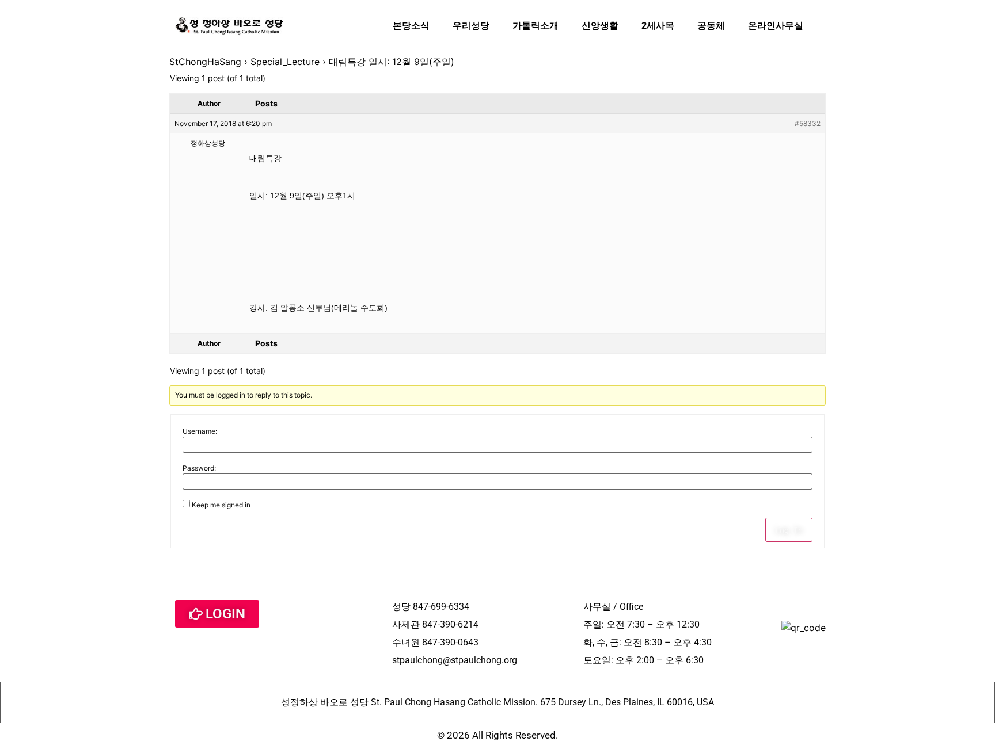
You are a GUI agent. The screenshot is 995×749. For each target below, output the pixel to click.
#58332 (808, 123)
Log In (789, 529)
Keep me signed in (221, 505)
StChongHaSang (205, 61)
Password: (199, 468)
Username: (200, 431)
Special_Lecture (285, 61)
